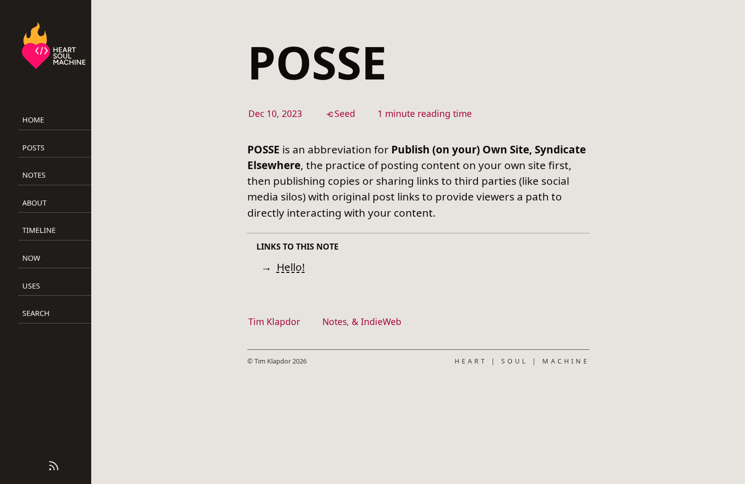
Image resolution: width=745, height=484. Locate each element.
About (34, 203)
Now (31, 258)
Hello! (291, 267)
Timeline (39, 230)
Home (33, 120)
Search (36, 313)
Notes (34, 175)
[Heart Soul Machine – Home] (53, 47)
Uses (31, 286)
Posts (33, 147)
